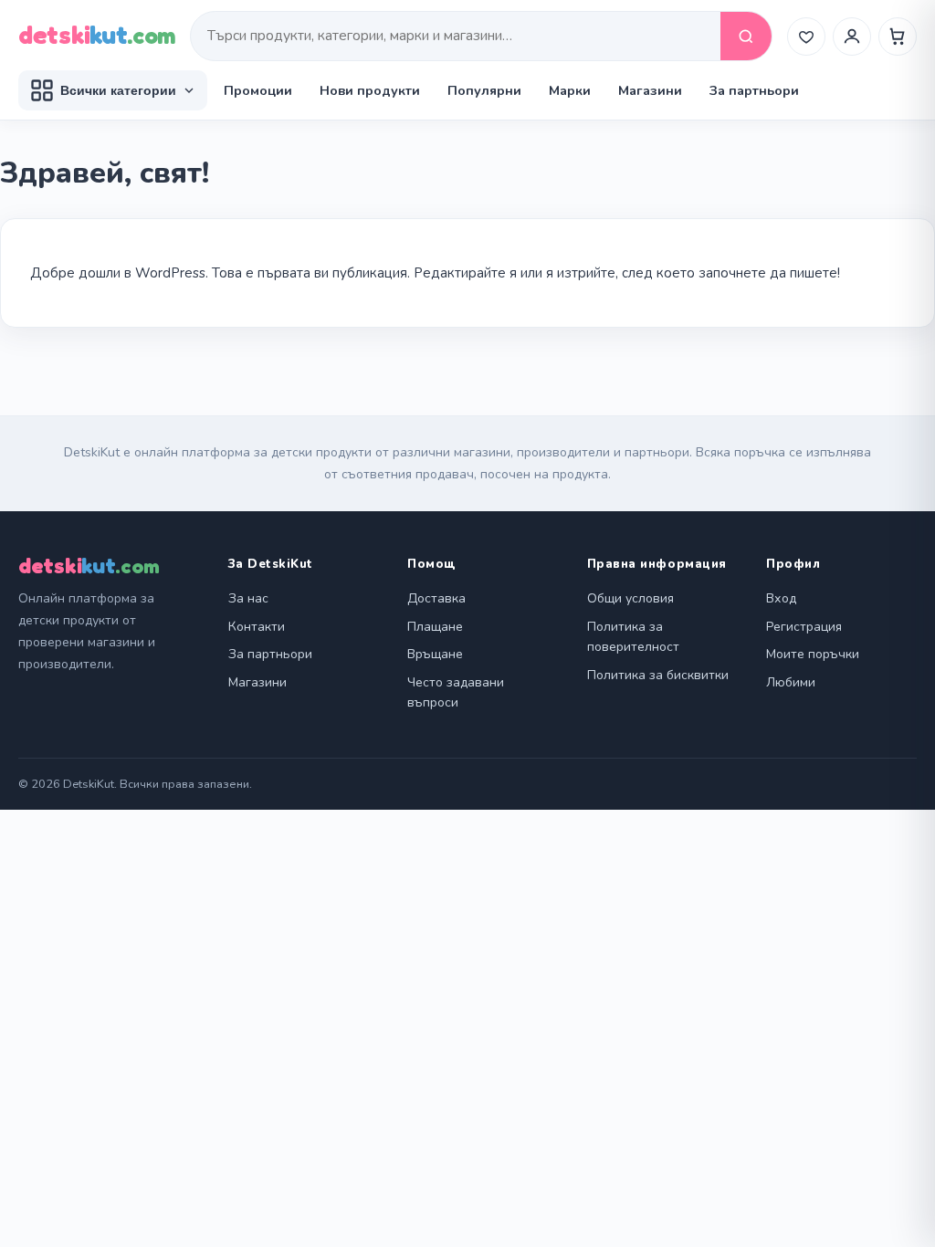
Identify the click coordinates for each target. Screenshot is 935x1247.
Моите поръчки (812, 654)
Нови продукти (370, 90)
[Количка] (897, 36)
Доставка (436, 598)
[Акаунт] (852, 36)
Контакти (256, 626)
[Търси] (746, 36)
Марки (570, 90)
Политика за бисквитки (658, 675)
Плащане (435, 626)
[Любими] (806, 36)
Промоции (258, 90)
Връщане (435, 654)
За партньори (754, 90)
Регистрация (804, 626)
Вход (781, 598)
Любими (790, 682)
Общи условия (630, 598)
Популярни (484, 90)
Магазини (650, 90)
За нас (248, 598)
